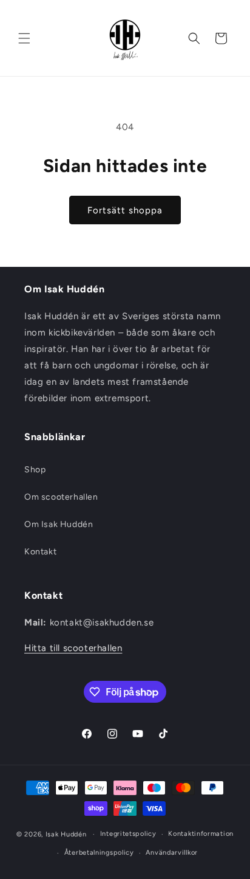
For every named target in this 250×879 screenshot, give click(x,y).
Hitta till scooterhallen (73, 648)
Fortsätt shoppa (125, 210)
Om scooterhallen (61, 497)
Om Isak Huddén (58, 524)
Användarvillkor (172, 853)
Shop (35, 469)
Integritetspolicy (128, 834)
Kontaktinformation (201, 834)
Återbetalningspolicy (99, 853)
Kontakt (40, 551)
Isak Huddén (66, 834)
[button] (24, 38)
